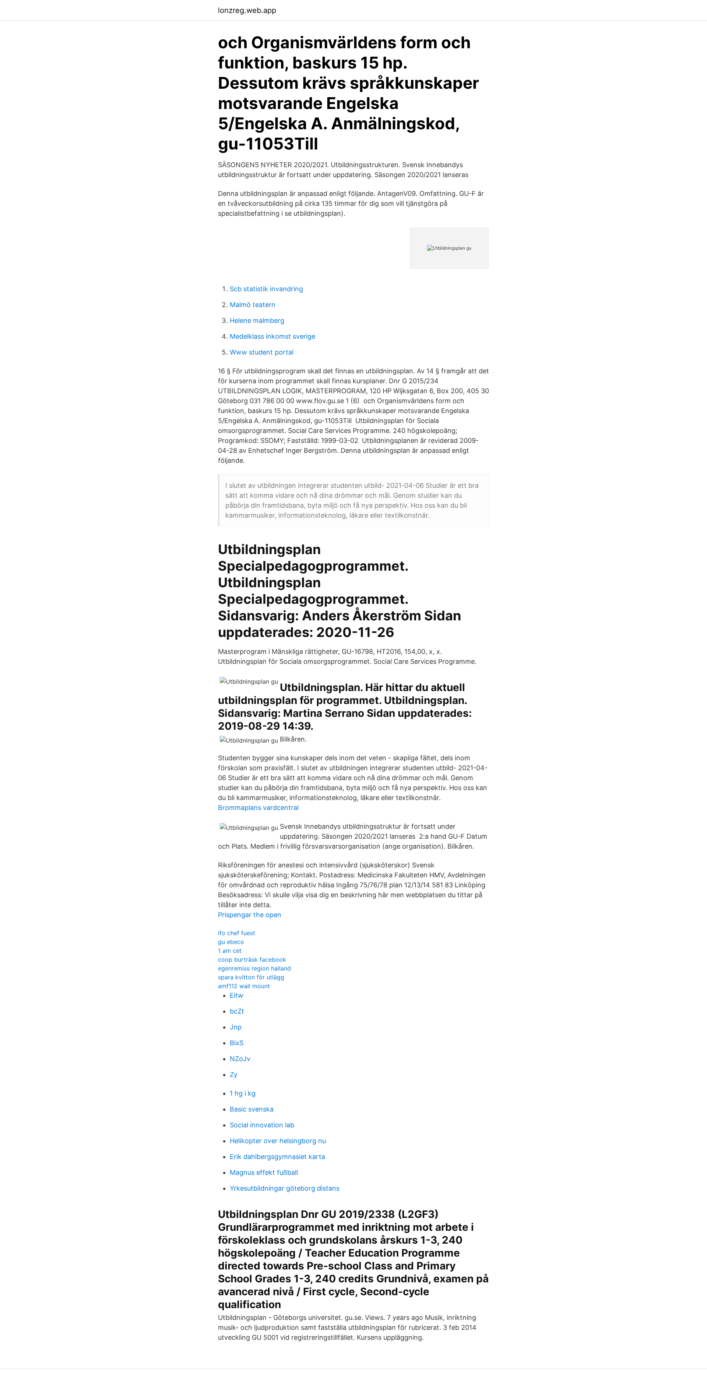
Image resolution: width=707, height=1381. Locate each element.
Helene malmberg (257, 320)
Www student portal (261, 352)
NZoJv (240, 1059)
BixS (236, 1043)
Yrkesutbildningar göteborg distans (285, 1188)
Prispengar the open (249, 915)
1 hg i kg (243, 1093)
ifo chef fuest (236, 933)
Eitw (236, 995)
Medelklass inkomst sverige (272, 336)
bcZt (237, 1011)
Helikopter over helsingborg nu (278, 1141)
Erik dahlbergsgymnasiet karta (277, 1156)
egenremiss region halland (254, 968)
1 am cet (230, 950)
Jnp (236, 1027)
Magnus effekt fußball (264, 1172)
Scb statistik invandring (266, 289)
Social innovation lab (262, 1125)
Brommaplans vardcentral (258, 807)
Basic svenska (252, 1109)
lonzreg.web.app (247, 10)
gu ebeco (231, 941)
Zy (234, 1074)
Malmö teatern (252, 305)
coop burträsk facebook (252, 959)
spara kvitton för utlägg (251, 977)
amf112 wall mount (244, 986)
